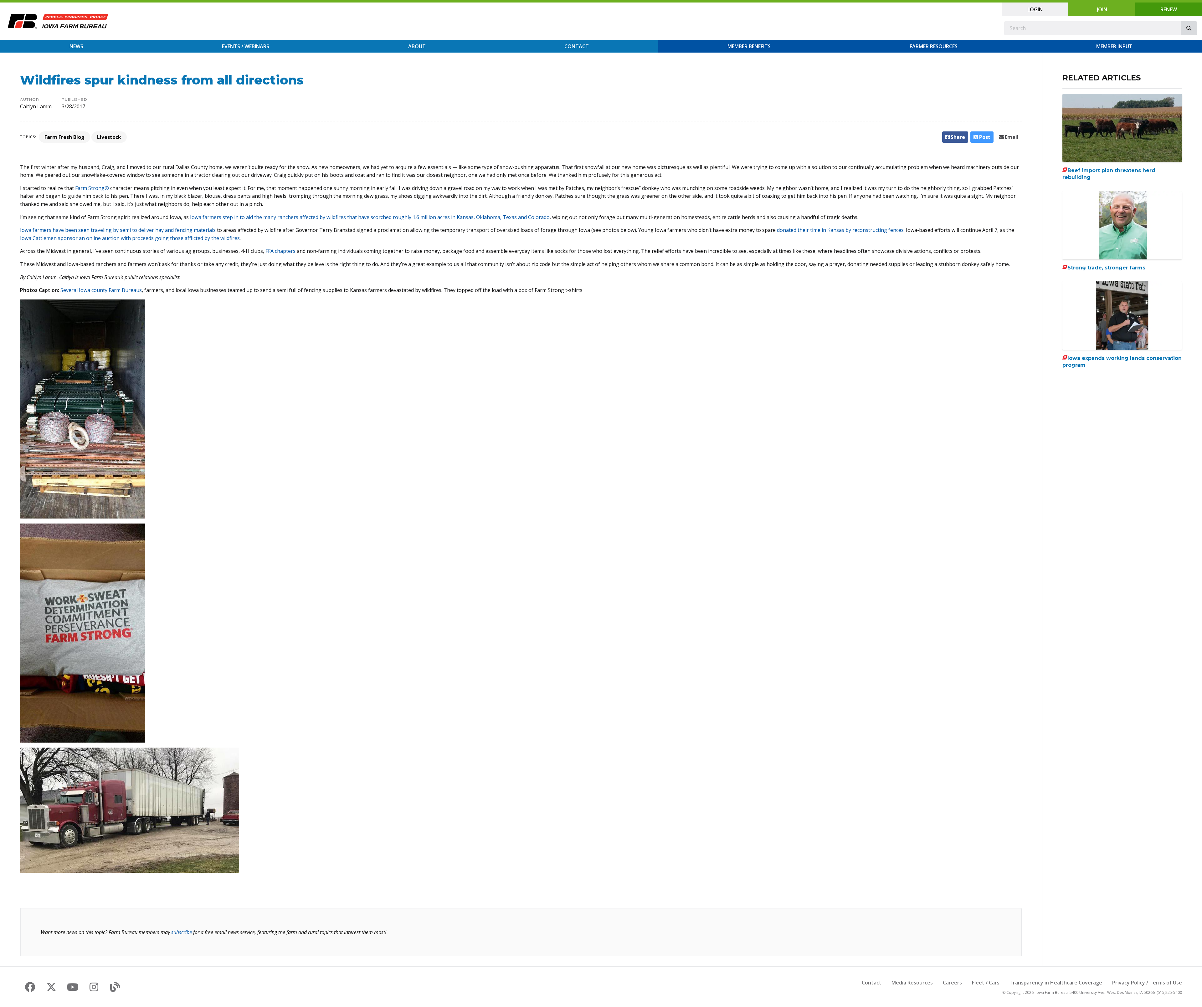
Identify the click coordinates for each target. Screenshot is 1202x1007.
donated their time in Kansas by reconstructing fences (840, 230)
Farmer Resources (934, 46)
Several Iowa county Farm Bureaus (101, 290)
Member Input (1114, 46)
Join (1102, 9)
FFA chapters (280, 251)
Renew (1168, 9)
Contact (576, 46)
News (76, 46)
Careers (952, 982)
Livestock (109, 137)
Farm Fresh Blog (64, 137)
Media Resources (912, 982)
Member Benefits (749, 46)
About (417, 46)
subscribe (181, 932)
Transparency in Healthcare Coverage (1055, 982)
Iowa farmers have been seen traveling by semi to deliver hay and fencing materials (118, 230)
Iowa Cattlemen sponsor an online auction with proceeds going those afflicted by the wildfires (130, 238)
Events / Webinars (245, 46)
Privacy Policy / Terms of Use (1147, 982)
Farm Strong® (92, 188)
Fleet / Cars (985, 982)
